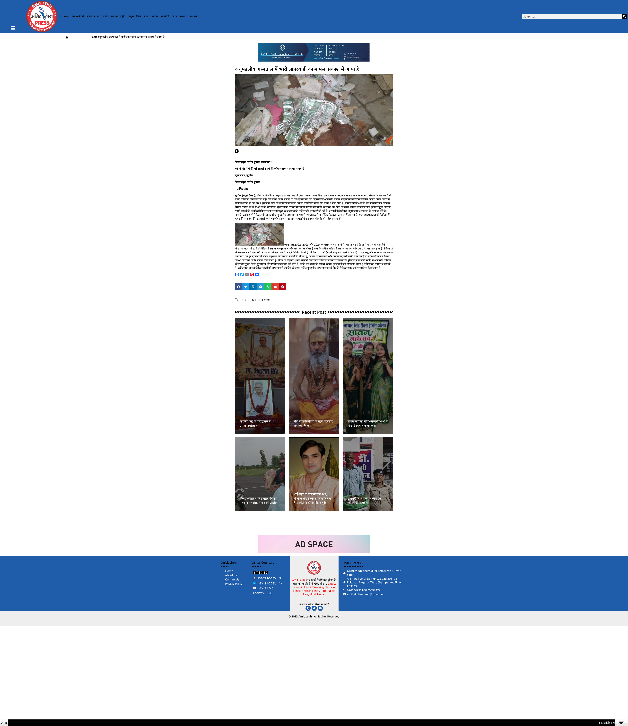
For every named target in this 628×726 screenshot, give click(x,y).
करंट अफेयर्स (77, 16)
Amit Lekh (247, 432)
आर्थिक (154, 16)
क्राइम (131, 16)
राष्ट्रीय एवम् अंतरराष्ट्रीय (114, 16)
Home (64, 16)
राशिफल (194, 16)
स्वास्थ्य (183, 16)
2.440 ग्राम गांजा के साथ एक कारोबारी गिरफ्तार (365, 500)
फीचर (174, 16)
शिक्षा (138, 16)
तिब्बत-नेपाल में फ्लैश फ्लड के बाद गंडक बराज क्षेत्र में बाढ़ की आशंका (259, 500)
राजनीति (165, 16)
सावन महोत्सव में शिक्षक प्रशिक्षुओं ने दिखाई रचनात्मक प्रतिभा (368, 423)
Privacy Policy (233, 584)
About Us (231, 575)
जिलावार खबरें (94, 16)
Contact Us (232, 579)
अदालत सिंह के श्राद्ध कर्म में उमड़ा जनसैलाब (255, 423)
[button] (238, 286)
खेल (146, 16)
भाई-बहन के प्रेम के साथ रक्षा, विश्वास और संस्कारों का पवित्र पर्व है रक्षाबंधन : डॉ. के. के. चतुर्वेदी (313, 498)
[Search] (624, 16)
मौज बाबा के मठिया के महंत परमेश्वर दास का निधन (313, 423)
